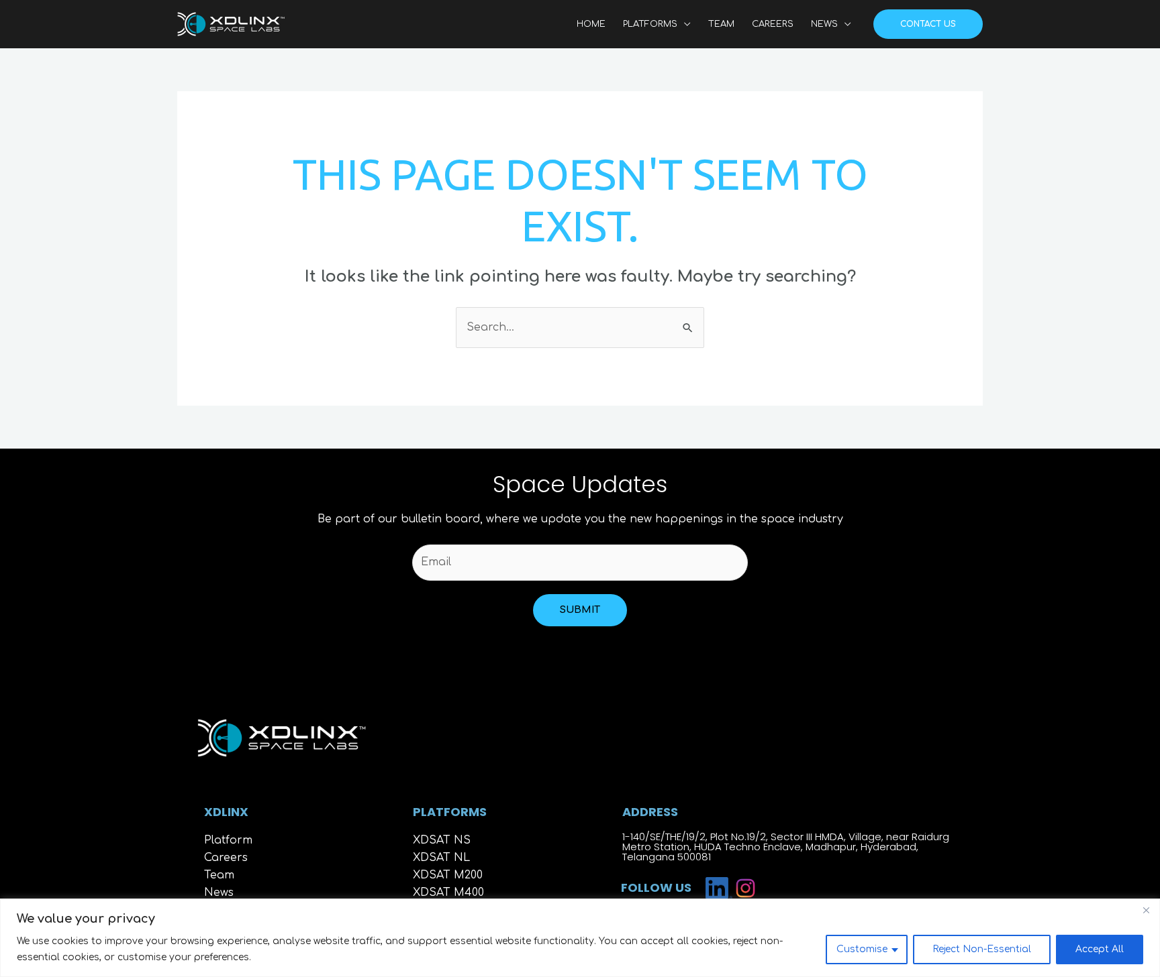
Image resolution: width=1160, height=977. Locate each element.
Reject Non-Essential (981, 949)
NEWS (824, 24)
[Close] (1146, 910)
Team (219, 875)
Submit (580, 610)
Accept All (1099, 949)
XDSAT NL (441, 858)
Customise (861, 949)
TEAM (721, 24)
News (219, 892)
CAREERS (772, 24)
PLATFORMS (650, 24)
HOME (591, 24)
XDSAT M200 (448, 875)
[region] (580, 938)
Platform (228, 840)
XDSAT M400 (448, 892)
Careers (226, 858)
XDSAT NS (442, 840)
